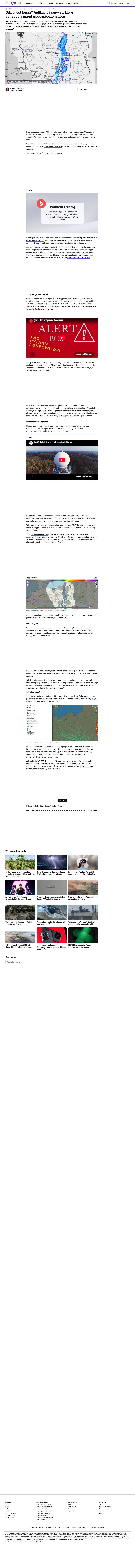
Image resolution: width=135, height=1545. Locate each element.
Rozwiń (61, 800)
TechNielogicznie (9, 1517)
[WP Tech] (17, 3)
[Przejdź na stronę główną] (7, 5)
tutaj (42, 1541)
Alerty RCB (30, 362)
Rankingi (70, 1509)
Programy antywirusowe (43, 1513)
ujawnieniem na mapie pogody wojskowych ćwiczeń (59, 521)
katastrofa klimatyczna (53, 146)
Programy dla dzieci (41, 1515)
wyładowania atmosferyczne (78, 257)
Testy (100, 1504)
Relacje (101, 1513)
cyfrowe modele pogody (66, 428)
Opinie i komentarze (73, 3)
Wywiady (101, 1511)
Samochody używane (105, 1509)
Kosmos (41, 3)
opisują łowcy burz (54, 680)
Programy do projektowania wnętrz (45, 1509)
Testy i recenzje (72, 1506)
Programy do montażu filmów (44, 1511)
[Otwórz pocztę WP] (108, 3)
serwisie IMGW (86, 766)
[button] (113, 3)
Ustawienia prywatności (96, 1527)
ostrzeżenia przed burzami (46, 636)
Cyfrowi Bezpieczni (10, 1515)
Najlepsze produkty (73, 1511)
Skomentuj (84, 89)
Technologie (28, 3)
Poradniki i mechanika (105, 1506)
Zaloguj (121, 3)
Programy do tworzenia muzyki (44, 1506)
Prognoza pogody (33, 132)
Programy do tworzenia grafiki (44, 1517)
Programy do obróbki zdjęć (43, 1504)
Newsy (69, 1504)
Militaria (59, 3)
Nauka (51, 3)
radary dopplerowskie (39, 534)
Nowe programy (40, 1519)
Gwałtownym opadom (35, 240)
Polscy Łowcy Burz (54, 416)
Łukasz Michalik (16, 89)
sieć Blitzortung (82, 696)
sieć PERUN (79, 747)
